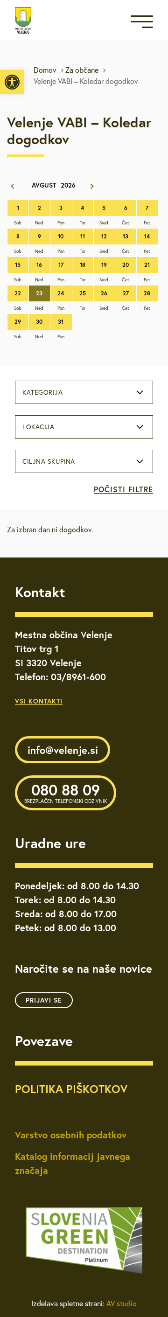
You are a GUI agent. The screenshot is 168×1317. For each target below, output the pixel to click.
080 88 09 (65, 792)
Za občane (81, 70)
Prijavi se (44, 1000)
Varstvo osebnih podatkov (70, 1135)
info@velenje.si (63, 750)
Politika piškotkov (71, 1089)
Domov (45, 70)
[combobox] (84, 392)
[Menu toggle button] (142, 23)
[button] (12, 82)
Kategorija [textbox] (42, 392)
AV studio (121, 1303)
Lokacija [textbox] (38, 427)
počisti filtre (123, 489)
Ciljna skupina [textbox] (48, 461)
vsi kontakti (39, 701)
